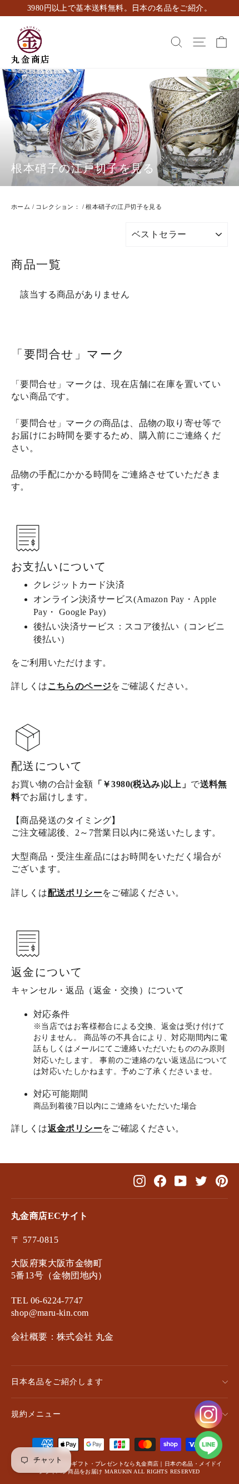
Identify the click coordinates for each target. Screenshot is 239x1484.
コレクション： (58, 206)
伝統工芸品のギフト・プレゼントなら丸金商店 (97, 1464)
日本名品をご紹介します (57, 1381)
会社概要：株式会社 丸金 (62, 1336)
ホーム (20, 206)
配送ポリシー (75, 892)
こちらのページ (80, 686)
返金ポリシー (75, 1128)
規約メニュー (36, 1413)
